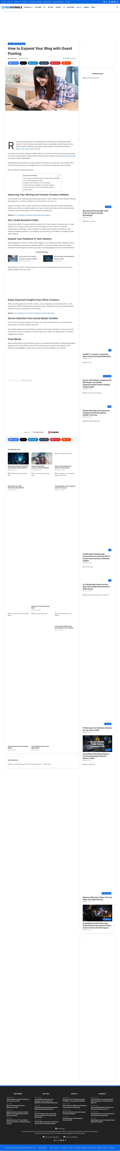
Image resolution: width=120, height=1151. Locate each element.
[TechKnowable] (11, 7)
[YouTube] (61, 1140)
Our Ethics (17, 1)
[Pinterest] (59, 1140)
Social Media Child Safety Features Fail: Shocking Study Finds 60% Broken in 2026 (96, 756)
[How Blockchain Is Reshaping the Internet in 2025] (48, 258)
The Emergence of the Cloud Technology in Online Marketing (34, 313)
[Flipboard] (53, 432)
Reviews (86, 7)
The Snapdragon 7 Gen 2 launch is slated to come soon (65, 486)
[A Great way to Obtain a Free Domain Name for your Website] (65, 618)
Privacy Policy (47, 1)
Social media (12, 322)
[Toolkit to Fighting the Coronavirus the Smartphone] (41, 458)
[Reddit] (63, 1140)
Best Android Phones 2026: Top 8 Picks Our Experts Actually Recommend (95, 213)
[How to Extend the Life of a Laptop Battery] (18, 679)
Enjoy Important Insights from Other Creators (39, 185)
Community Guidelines (36, 1)
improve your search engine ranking (28, 149)
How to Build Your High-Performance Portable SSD (16, 486)
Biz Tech (50, 7)
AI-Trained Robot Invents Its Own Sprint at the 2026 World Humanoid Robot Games (96, 587)
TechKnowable (13, 58)
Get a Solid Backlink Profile (33, 180)
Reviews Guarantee (58, 1)
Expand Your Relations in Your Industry (37, 183)
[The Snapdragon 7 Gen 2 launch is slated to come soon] (65, 478)
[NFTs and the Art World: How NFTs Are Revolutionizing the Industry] (18, 458)
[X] (57, 1140)
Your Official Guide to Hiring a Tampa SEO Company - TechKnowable (32, 764)
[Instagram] (65, 1140)
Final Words (28, 189)
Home (3, 1)
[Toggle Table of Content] (58, 175)
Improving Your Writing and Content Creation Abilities (42, 178)
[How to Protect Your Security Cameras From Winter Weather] (13, 258)
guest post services (69, 156)
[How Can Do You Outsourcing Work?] (41, 538)
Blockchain (70, 7)
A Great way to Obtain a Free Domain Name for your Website (64, 627)
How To (79, 7)
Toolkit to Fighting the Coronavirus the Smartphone (40, 467)
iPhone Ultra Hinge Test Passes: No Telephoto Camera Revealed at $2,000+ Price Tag (96, 413)
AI (64, 7)
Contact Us (25, 1)
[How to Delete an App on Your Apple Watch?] (41, 679)
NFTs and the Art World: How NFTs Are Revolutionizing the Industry (18, 467)
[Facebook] (55, 1140)
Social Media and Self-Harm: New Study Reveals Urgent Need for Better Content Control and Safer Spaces (97, 925)
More (93, 7)
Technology (27, 7)
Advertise (67, 1)
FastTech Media (42, 1147)
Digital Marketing (20, 43)
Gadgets (58, 7)
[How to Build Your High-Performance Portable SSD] (18, 478)
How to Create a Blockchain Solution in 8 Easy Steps (63, 467)
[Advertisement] (60, 25)
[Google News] (38, 432)
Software (38, 7)
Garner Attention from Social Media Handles (39, 187)
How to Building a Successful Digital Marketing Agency (32, 215)
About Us (9, 1)
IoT (45, 7)
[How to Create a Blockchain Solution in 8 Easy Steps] (65, 458)
